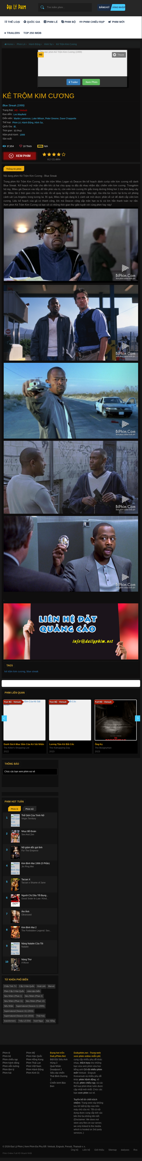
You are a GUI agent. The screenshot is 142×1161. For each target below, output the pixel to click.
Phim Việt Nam (33, 1066)
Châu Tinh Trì (10, 986)
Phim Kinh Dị (32, 1073)
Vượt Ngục (38, 1021)
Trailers (13, 32)
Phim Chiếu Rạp (94, 21)
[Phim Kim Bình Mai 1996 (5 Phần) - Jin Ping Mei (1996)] (16, 868)
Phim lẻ (14, 809)
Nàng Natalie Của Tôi (32, 943)
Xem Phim (91, 82)
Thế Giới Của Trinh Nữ (32, 815)
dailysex (125, 1150)
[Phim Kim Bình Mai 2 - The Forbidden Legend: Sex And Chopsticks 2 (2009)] (16, 932)
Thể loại (13, 21)
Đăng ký (104, 7)
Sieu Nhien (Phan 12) (35, 1001)
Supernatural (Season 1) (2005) (30, 1006)
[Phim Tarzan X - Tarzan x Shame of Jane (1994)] (16, 884)
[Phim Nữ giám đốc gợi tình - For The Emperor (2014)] (16, 852)
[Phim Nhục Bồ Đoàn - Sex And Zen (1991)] (16, 836)
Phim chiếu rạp (10, 1059)
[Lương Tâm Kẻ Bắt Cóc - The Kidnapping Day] (70, 720)
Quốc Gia (33, 21)
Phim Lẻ (52, 21)
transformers (10, 1021)
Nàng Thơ (26, 959)
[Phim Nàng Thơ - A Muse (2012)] (16, 964)
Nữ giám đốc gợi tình (31, 847)
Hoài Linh (41, 986)
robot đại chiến (33, 991)
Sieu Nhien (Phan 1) (13, 996)
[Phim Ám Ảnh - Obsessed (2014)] (16, 916)
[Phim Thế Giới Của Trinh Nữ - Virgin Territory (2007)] (16, 820)
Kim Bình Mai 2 (29, 927)
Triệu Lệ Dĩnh (24, 1021)
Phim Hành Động (35, 1069)
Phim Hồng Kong (34, 1059)
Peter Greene (52, 118)
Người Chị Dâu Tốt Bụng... (34, 895)
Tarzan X (25, 879)
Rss (135, 1150)
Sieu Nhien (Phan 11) (13, 1001)
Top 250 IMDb (32, 32)
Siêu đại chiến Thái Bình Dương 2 (58, 1076)
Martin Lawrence (22, 118)
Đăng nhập (118, 7)
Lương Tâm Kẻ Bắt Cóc (61, 744)
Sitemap (112, 1150)
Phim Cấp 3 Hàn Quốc (14, 991)
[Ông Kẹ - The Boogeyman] (115, 720)
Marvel (51, 986)
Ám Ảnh (25, 911)
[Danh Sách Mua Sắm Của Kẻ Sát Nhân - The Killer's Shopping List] (24, 720)
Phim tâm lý (8, 1069)
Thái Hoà (40, 1016)
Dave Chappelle (68, 118)
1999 (22, 135)
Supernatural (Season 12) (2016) (19, 1016)
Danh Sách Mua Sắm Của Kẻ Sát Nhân (24, 744)
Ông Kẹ (99, 744)
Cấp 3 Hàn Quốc (26, 986)
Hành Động (27, 122)
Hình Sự (39, 122)
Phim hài (7, 1073)
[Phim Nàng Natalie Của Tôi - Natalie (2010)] (16, 948)
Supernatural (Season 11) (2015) (18, 1011)
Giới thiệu (99, 1150)
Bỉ (15, 126)
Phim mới (117, 21)
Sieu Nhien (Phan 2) (34, 996)
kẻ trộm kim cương (14, 671)
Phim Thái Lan (33, 1063)
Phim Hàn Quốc (34, 1056)
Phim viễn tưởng (11, 1066)
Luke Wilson (38, 118)
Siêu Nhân (8, 1006)
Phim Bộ (70, 21)
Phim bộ (29, 809)
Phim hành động (11, 1063)
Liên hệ (86, 1150)
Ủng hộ (74, 1150)
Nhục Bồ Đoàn (28, 831)
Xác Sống (50, 1021)
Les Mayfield (19, 114)
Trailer (74, 82)
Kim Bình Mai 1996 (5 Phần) (35, 863)
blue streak (32, 671)
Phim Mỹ (30, 1053)
